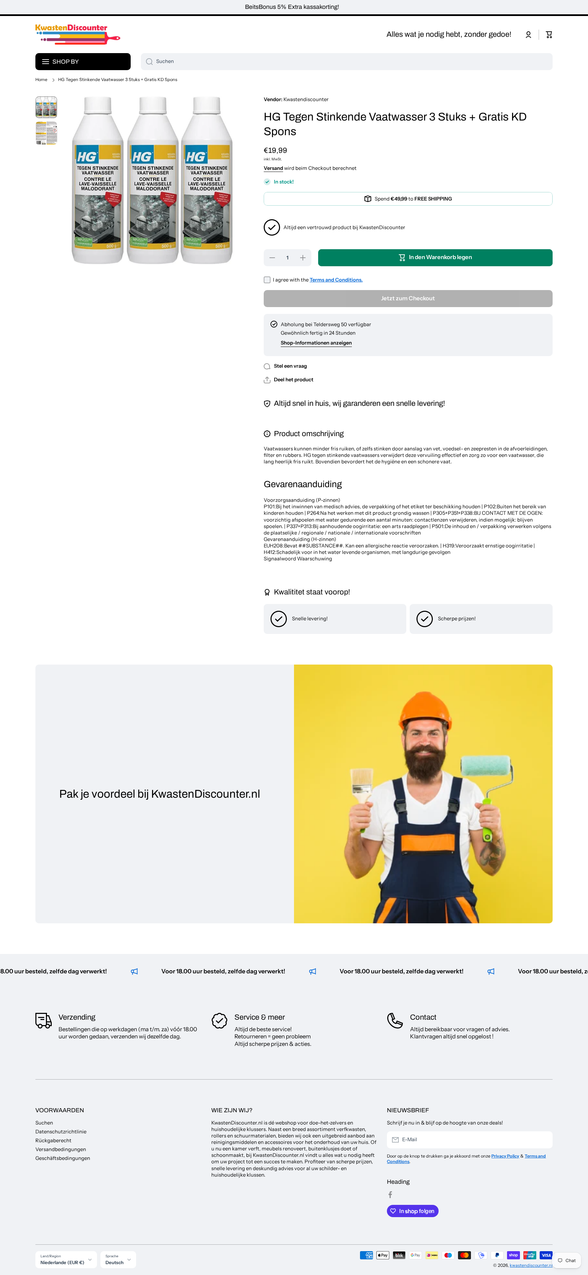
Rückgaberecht (53, 1140)
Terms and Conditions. (336, 280)
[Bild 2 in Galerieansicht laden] (46, 133)
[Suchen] (147, 61)
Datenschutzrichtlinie (60, 1132)
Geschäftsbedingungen (62, 1158)
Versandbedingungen (60, 1149)
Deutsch (114, 1262)
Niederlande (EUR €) (62, 1262)
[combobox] (347, 61)
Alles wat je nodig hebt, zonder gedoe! (449, 34)
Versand (273, 168)
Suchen (44, 1123)
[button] (549, 34)
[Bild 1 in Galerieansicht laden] (46, 107)
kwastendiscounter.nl (531, 1265)
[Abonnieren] (544, 1139)
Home (41, 79)
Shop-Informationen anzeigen (316, 343)
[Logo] (77, 35)
